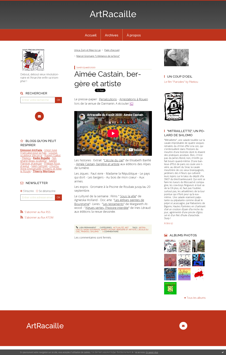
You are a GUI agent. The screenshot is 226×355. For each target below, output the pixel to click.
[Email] (39, 116)
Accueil (90, 35)
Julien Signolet (39, 166)
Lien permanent (87, 227)
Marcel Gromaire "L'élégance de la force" (98, 56)
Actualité (118, 227)
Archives (111, 35)
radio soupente (92, 229)
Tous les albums (196, 298)
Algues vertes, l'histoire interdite (107, 208)
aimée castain (108, 229)
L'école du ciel (113, 160)
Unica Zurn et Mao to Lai (87, 50)
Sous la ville (128, 196)
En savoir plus (152, 352)
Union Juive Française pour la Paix (38, 151)
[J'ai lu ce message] (222, 352)
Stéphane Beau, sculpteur (38, 159)
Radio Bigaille (41, 158)
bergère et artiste (126, 229)
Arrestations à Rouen (133, 99)
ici (131, 103)
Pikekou (26, 158)
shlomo (94, 231)
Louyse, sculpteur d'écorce (39, 154)
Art (127, 227)
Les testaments (113, 204)
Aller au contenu (11, 3)
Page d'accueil (111, 50)
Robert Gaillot (52, 155)
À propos (134, 35)
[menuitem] (91, 35)
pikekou (85, 231)
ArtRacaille (113, 14)
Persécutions (108, 99)
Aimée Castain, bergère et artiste (97, 164)
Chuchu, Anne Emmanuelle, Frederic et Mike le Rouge (41, 168)
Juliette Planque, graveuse (38, 162)
